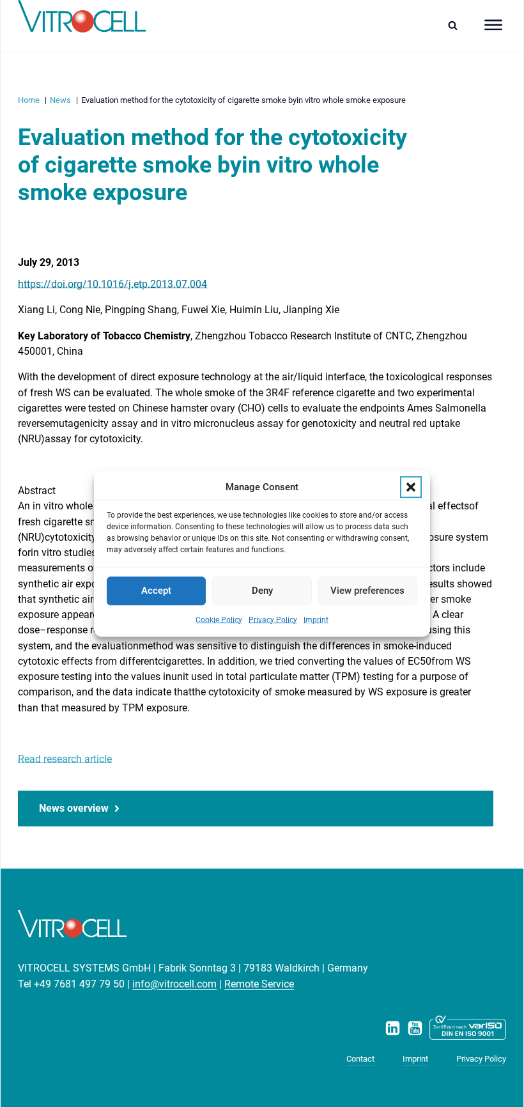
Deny (262, 590)
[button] (411, 487)
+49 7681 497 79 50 (79, 984)
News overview (74, 808)
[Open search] (456, 25)
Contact (360, 1059)
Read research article (65, 759)
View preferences (367, 590)
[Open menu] (493, 25)
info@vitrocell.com (174, 984)
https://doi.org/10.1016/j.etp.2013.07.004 (112, 284)
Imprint (316, 619)
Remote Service (259, 984)
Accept (156, 590)
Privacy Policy (273, 619)
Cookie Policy (219, 619)
